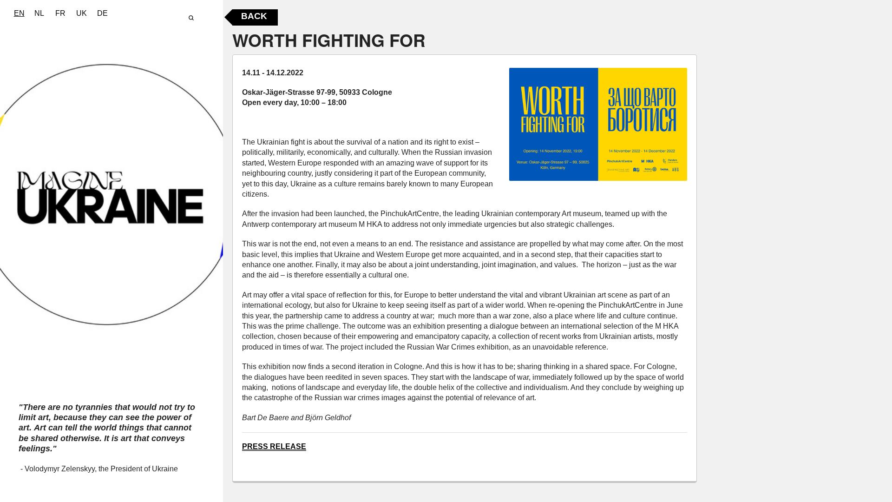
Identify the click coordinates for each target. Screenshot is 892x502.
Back (254, 16)
